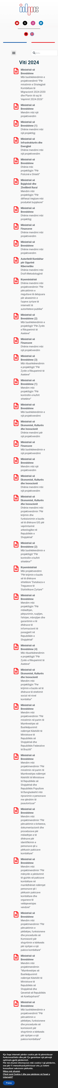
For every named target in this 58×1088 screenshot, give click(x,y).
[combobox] (44, 53)
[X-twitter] (25, 23)
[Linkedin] (41, 23)
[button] (13, 52)
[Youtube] (17, 23)
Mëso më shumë (11, 1071)
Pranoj (9, 1083)
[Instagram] (33, 23)
